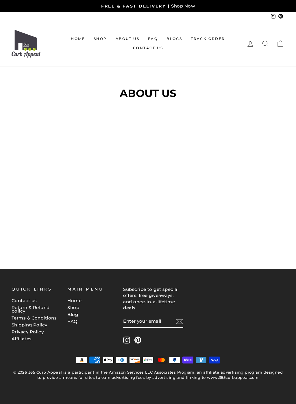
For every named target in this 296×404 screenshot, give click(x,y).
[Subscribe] (179, 321)
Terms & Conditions (34, 318)
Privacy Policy (28, 332)
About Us (127, 38)
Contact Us (148, 48)
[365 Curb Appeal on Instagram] (126, 340)
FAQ (153, 38)
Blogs (174, 38)
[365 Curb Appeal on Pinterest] (137, 340)
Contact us (24, 300)
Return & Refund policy (31, 309)
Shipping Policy (29, 325)
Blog (72, 314)
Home (78, 38)
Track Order (208, 38)
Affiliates (22, 338)
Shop (100, 38)
